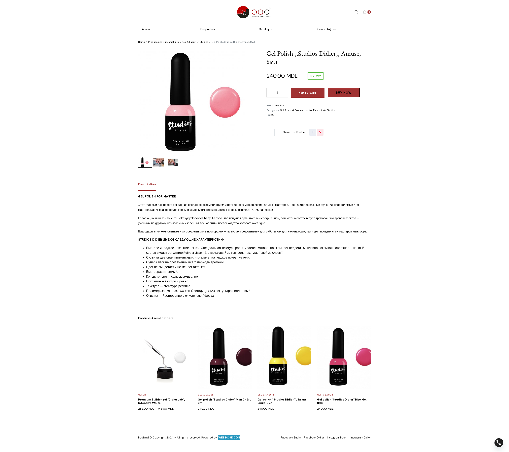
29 (272, 115)
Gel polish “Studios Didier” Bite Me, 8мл (341, 401)
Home (141, 42)
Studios (204, 42)
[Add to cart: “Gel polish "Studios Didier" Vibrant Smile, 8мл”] (305, 341)
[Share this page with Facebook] (312, 132)
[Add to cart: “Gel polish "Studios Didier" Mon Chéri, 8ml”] (246, 341)
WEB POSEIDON (229, 437)
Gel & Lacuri (189, 42)
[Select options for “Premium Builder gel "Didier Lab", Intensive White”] (186, 341)
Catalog (264, 29)
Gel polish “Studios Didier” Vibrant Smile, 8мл (281, 401)
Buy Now (344, 93)
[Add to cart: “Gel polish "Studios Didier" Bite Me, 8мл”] (365, 341)
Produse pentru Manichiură (163, 42)
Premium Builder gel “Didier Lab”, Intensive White (161, 401)
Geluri (142, 395)
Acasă (146, 29)
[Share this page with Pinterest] (320, 132)
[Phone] (498, 442)
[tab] (147, 184)
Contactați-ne (326, 29)
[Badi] (254, 11)
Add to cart (308, 92)
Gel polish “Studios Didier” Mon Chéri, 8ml (224, 401)
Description (147, 184)
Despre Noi (207, 29)
